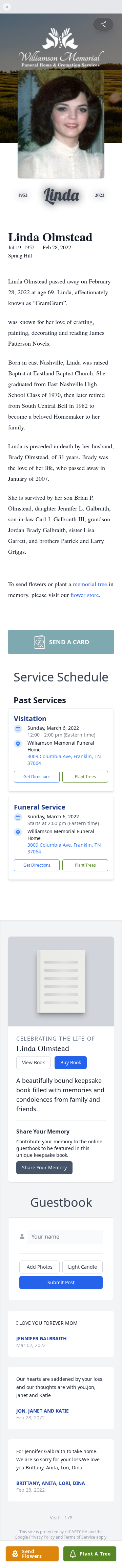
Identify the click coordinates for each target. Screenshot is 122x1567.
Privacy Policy (42, 1537)
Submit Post (61, 1282)
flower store (84, 595)
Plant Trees (85, 776)
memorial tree (90, 584)
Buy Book (70, 1062)
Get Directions (36, 776)
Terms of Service (79, 1537)
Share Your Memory (44, 1167)
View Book (33, 1062)
